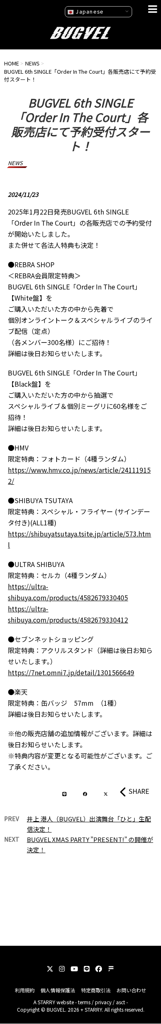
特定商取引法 (96, 990)
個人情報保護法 (57, 990)
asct (120, 1001)
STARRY (46, 1001)
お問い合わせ (131, 990)
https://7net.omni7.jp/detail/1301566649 (71, 672)
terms (84, 1001)
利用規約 (25, 990)
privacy (103, 1001)
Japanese (89, 11)
